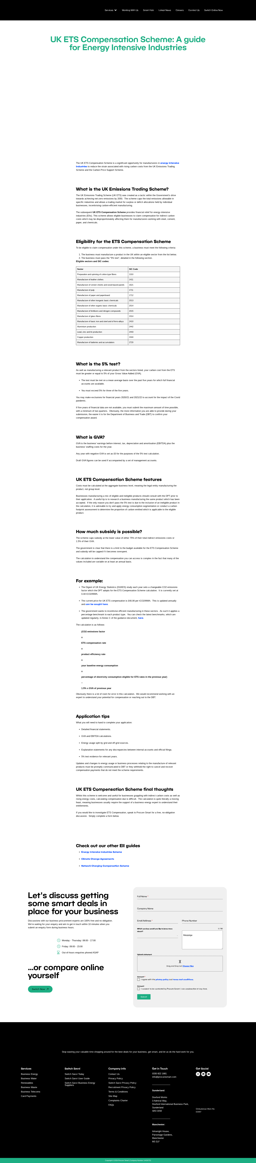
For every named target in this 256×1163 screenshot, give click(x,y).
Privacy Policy (115, 1078)
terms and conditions (183, 979)
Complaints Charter (118, 1100)
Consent (141, 977)
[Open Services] (115, 10)
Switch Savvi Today (74, 1074)
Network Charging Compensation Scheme (105, 865)
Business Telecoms (30, 1091)
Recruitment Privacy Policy (122, 1087)
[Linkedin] (203, 1074)
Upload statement (144, 954)
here (140, 617)
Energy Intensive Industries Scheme (101, 852)
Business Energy (29, 1074)
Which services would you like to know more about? (154, 930)
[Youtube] (209, 1074)
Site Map (112, 1096)
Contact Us (114, 1074)
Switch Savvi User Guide (77, 1078)
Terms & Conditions (118, 1091)
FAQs (111, 1105)
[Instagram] (198, 1074)
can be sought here (97, 604)
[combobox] (157, 935)
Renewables (27, 1083)
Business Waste (29, 1087)
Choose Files (188, 966)
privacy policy (162, 979)
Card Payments (28, 1096)
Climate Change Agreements (97, 858)
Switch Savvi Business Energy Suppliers (80, 1084)
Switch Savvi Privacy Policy (122, 1083)
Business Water (29, 1078)
